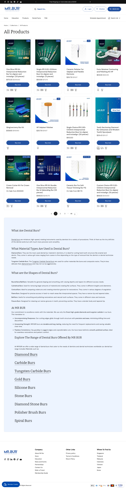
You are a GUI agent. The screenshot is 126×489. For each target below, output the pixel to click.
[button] (114, 9)
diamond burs (27, 264)
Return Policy (70, 459)
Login (89, 9)
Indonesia (100, 462)
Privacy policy (70, 453)
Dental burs (15, 239)
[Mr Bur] (12, 9)
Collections (13, 25)
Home (6, 25)
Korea (99, 470)
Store (37, 456)
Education (38, 459)
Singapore (100, 453)
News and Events (40, 462)
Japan (99, 467)
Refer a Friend (39, 470)
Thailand (100, 456)
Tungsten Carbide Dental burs (43, 261)
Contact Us (39, 467)
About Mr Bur (39, 453)
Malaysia (100, 459)
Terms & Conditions (72, 456)
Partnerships (39, 465)
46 (71, 214)
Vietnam (100, 465)
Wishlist (102, 9)
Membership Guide (41, 473)
